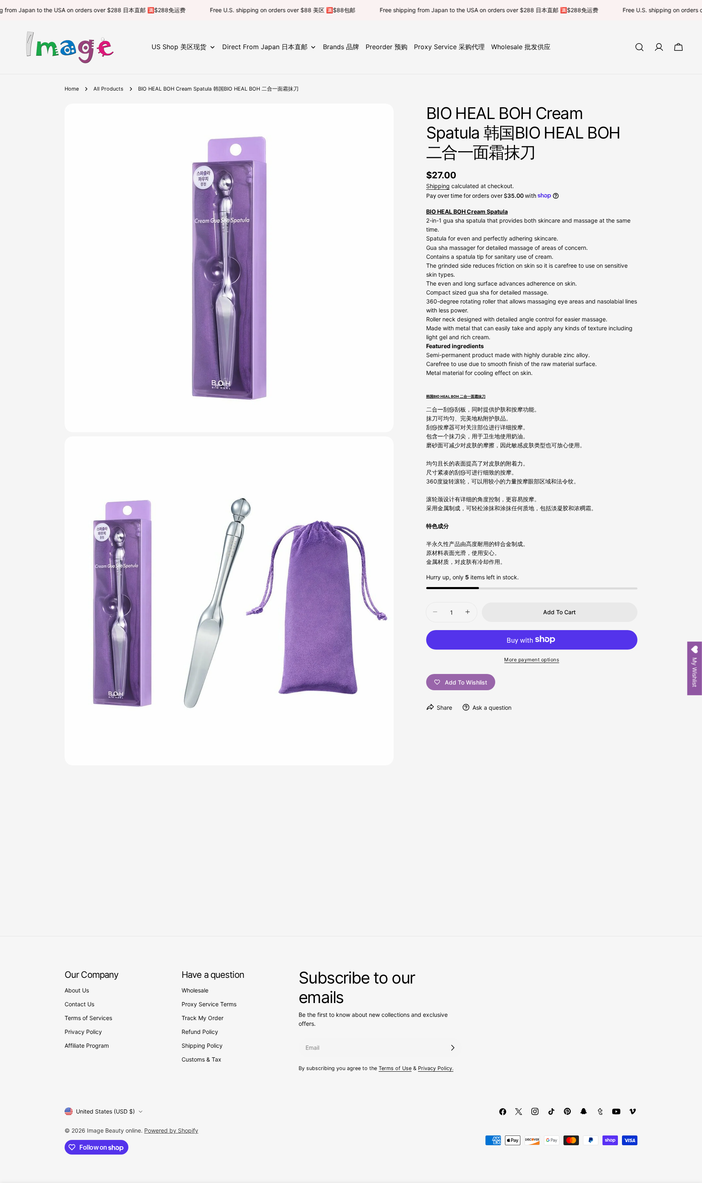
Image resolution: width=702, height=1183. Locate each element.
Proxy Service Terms (209, 1004)
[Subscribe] (452, 1047)
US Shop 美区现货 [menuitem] (179, 47)
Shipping (438, 185)
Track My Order (202, 1017)
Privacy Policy (83, 1031)
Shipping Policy (202, 1045)
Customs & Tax (201, 1059)
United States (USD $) (105, 1111)
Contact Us (79, 1004)
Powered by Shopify (171, 1130)
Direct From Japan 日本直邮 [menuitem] (265, 47)
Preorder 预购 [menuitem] (386, 47)
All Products (108, 89)
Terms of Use (395, 1068)
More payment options (531, 659)
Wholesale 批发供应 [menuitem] (520, 47)
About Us (77, 990)
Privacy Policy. (435, 1068)
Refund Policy (200, 1031)
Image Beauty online (114, 1130)
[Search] (639, 47)
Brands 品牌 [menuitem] (341, 47)
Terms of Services (88, 1017)
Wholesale (195, 990)
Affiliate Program (87, 1045)
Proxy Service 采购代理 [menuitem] (449, 47)
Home (72, 89)
